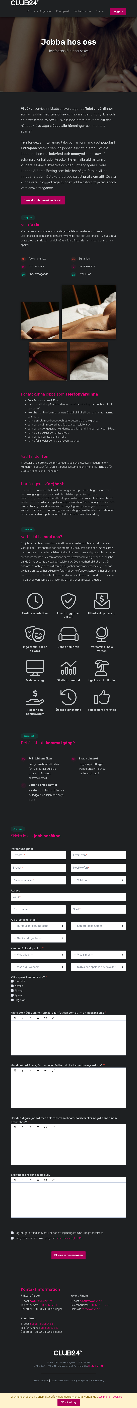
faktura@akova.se (91, 1301)
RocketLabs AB (96, 1366)
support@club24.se (41, 1323)
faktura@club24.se (41, 1301)
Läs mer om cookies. (110, 1396)
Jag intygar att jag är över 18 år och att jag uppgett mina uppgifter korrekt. (59, 1232)
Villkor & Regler (40, 1380)
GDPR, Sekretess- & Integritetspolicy (69, 1380)
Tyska (18, 995)
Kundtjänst (62, 11)
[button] (15, 1017)
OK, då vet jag (69, 1402)
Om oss (100, 11)
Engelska (20, 1000)
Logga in (118, 11)
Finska (19, 990)
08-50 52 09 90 (100, 1305)
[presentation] (68, 1037)
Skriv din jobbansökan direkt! (43, 200)
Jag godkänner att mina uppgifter (35, 1238)
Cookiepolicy (97, 1380)
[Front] (23, 2)
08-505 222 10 (49, 1305)
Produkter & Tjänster (39, 11)
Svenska (20, 981)
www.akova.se (91, 1309)
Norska (19, 986)
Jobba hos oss (82, 11)
